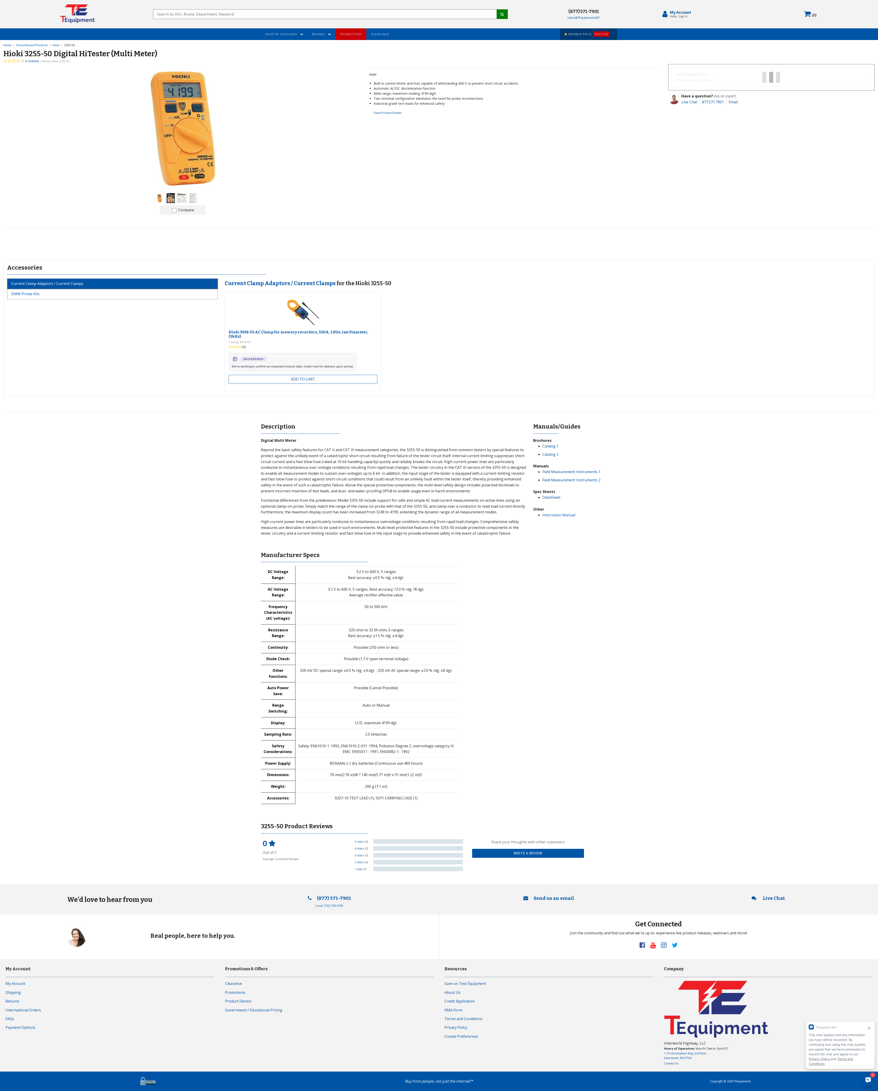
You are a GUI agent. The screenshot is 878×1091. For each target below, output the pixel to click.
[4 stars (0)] (418, 848)
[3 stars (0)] (418, 855)
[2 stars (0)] (418, 862)
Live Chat (689, 102)
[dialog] (677, 14)
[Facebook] (644, 945)
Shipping (13, 992)
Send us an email (554, 898)
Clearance (380, 34)
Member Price (587, 34)
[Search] (502, 14)
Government (235, 1010)
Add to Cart (303, 379)
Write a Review (528, 853)
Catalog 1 (550, 446)
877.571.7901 (713, 102)
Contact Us (671, 1063)
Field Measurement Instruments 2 (571, 480)
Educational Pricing (266, 1010)
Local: (329, 905)
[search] (325, 14)
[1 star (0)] (418, 869)
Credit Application (459, 1001)
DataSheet (551, 497)
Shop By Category (281, 34)
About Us (452, 992)
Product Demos (238, 1001)
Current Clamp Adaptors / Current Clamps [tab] (47, 283)
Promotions (351, 34)
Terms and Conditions (463, 1018)
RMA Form (453, 1010)
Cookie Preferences (461, 1036)
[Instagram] (665, 945)
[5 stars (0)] (418, 841)
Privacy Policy (455, 1027)
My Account (15, 983)
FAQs (9, 1018)
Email (733, 102)
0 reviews (32, 61)
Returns (12, 1001)
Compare (186, 209)
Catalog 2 (550, 454)
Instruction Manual (558, 514)
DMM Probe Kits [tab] (25, 293)
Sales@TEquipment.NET (583, 18)
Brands (319, 34)
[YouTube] (654, 945)
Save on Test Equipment (465, 983)
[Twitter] (675, 945)
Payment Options (20, 1027)
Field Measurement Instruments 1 (571, 471)
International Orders (23, 1010)
